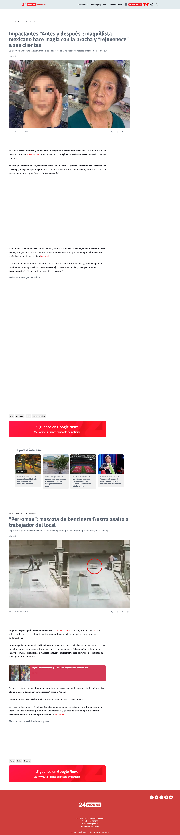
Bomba (27, 761)
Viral (28, 416)
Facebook (44, 256)
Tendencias (19, 22)
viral (96, 630)
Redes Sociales (116, 4)
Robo (19, 761)
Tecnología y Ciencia (99, 4)
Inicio (11, 22)
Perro (12, 761)
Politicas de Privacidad (90, 826)
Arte (11, 416)
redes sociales (33, 154)
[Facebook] (117, 132)
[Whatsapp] (112, 132)
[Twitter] (122, 132)
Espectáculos (83, 4)
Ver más (35, 673)
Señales (135, 4)
